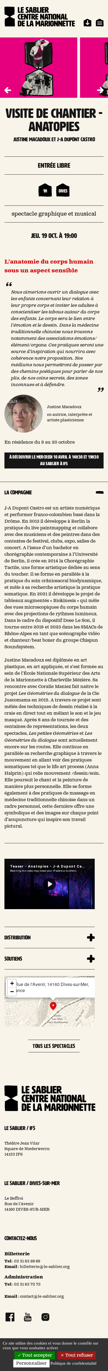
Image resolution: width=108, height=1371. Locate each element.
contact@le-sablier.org (42, 1296)
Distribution (17, 937)
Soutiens (13, 959)
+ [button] (12, 983)
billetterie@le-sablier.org (45, 1266)
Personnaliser (31, 1363)
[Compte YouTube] (27, 1317)
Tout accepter (36, 1355)
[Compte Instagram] (45, 1317)
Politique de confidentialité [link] (73, 1363)
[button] (100, 90)
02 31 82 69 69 (27, 1261)
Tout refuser (78, 1355)
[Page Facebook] (10, 1317)
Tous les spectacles (54, 1046)
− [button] (12, 991)
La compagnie (18, 492)
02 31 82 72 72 (27, 1284)
